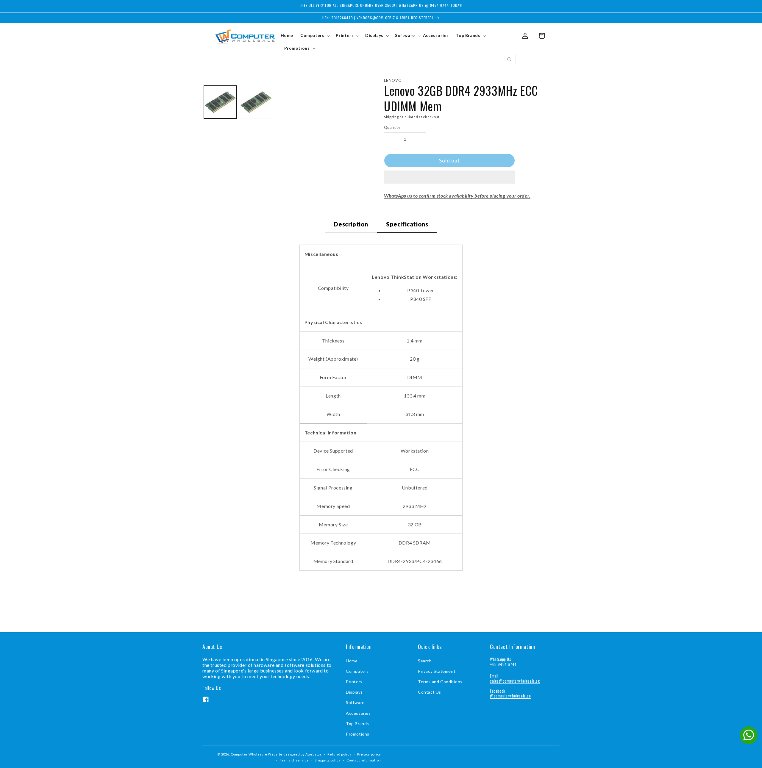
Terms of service (294, 760)
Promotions (357, 733)
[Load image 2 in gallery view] (256, 102)
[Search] (509, 59)
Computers (357, 671)
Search (425, 660)
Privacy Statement (436, 671)
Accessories (358, 713)
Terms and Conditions (440, 681)
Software (355, 702)
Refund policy (339, 754)
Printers (354, 681)
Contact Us (429, 692)
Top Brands (357, 723)
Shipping (391, 117)
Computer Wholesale (249, 754)
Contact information (363, 760)
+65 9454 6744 (503, 664)
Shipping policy (328, 760)
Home (351, 660)
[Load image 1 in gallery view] (220, 102)
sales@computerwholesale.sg (515, 681)
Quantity (392, 127)
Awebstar (313, 754)
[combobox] (398, 59)
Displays (354, 692)
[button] (449, 177)
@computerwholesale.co (510, 696)
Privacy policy (369, 754)
